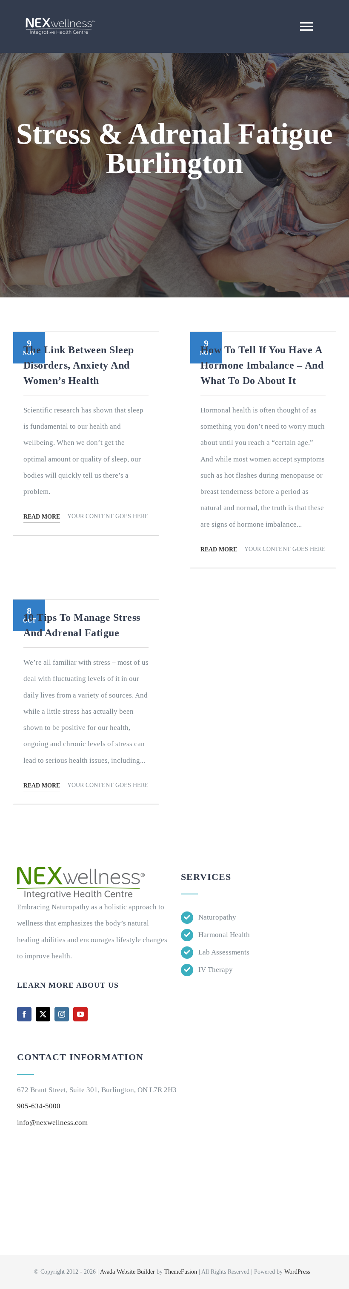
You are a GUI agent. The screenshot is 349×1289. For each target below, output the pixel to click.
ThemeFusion (180, 1272)
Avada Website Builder (127, 1272)
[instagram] (61, 1014)
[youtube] (80, 1014)
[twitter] (43, 1014)
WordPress (297, 1272)
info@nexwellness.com (52, 1123)
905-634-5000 (38, 1106)
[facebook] (24, 1014)
